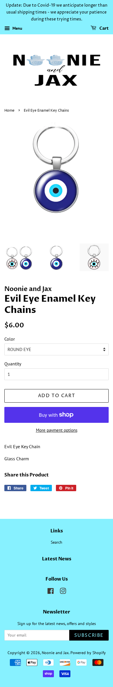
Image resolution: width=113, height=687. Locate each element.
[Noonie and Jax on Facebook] (50, 592)
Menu (16, 28)
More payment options (56, 430)
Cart (104, 28)
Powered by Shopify (88, 652)
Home (9, 110)
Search (56, 542)
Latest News (56, 559)
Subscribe (89, 635)
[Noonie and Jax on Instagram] (63, 592)
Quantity (12, 364)
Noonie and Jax (55, 652)
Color (9, 339)
